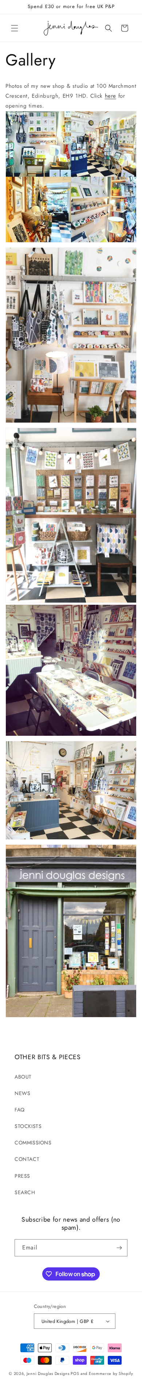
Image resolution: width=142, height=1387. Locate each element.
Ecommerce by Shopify (111, 1373)
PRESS (22, 1176)
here (110, 96)
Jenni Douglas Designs (48, 1373)
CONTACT (27, 1159)
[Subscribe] (119, 1247)
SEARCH (25, 1192)
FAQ (20, 1109)
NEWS (22, 1093)
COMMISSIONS (33, 1142)
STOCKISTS (28, 1126)
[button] (15, 28)
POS (75, 1373)
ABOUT (23, 1076)
